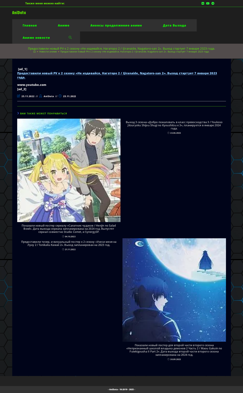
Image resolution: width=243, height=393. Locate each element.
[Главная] (34, 51)
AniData (19, 12)
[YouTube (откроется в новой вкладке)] (207, 3)
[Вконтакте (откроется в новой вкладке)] (203, 3)
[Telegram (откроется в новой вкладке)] (212, 3)
